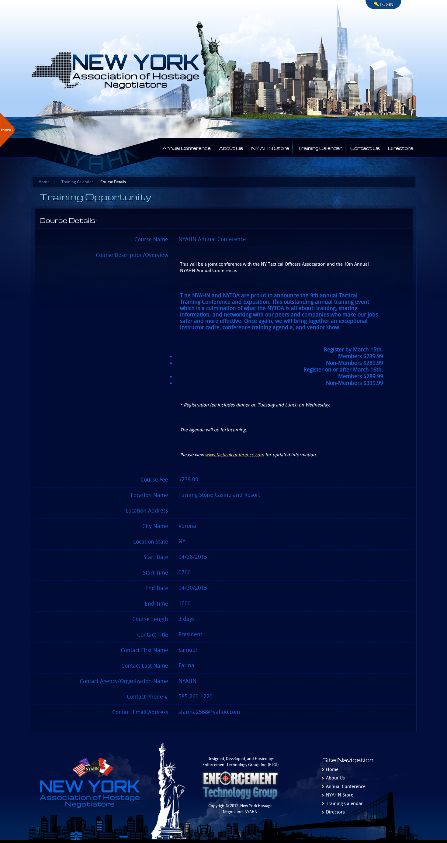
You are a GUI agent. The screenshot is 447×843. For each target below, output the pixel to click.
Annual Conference (186, 147)
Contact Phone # (147, 696)
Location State (150, 541)
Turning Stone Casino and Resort (219, 495)
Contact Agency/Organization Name (124, 681)
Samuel (187, 650)
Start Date (156, 557)
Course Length (150, 619)
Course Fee (154, 479)
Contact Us (365, 147)
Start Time (155, 572)
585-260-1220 (195, 696)
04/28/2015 (192, 557)
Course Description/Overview (132, 255)
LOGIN (386, 4)
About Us (231, 147)
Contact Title (152, 634)
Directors (400, 147)
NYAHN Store (270, 147)
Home (44, 182)
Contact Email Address (140, 712)
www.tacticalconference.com (234, 455)
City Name (155, 526)
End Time (156, 603)
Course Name (151, 239)
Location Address (147, 510)
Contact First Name (144, 650)
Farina (186, 665)
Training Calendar (319, 147)
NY (181, 541)
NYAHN (187, 681)
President (190, 634)
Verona (187, 526)
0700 (184, 572)
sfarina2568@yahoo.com (209, 712)
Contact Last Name (144, 665)
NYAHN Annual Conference (212, 239)
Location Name (149, 495)
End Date (156, 588)
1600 (184, 603)
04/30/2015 (192, 588)
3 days (186, 619)
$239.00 (188, 479)
